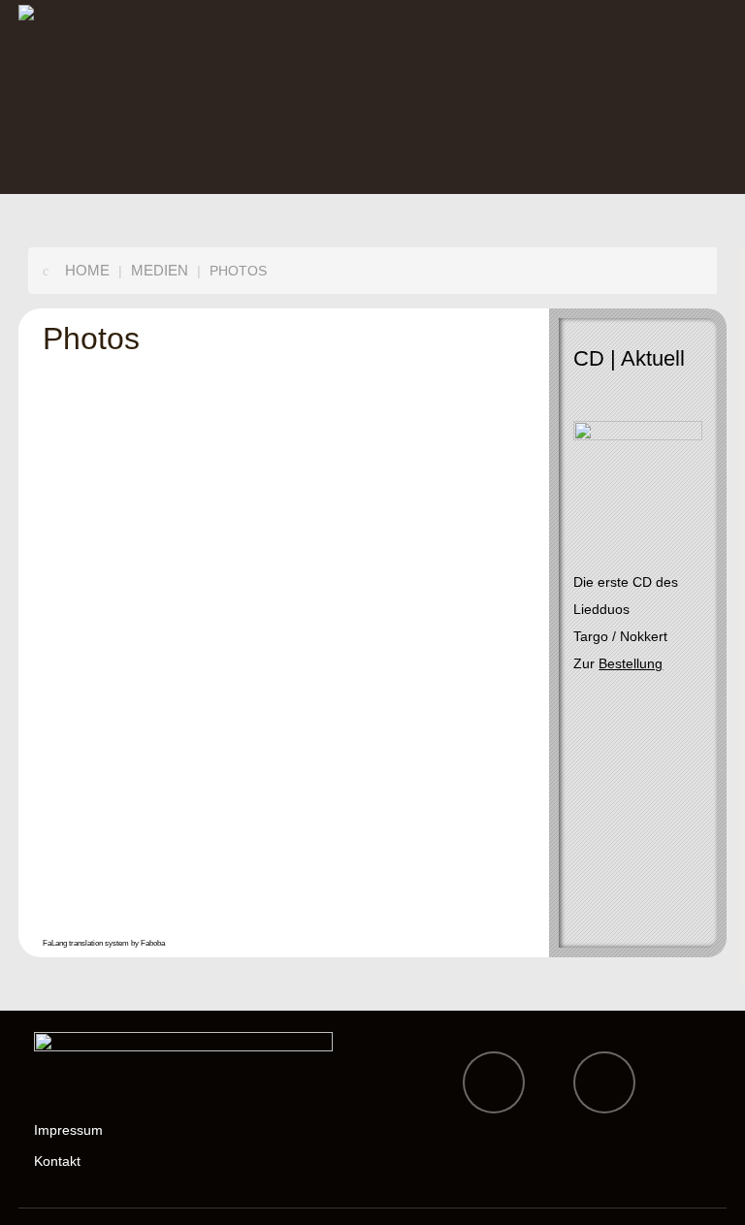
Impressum (68, 1130)
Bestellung (631, 663)
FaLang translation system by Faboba (104, 943)
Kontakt (57, 1161)
